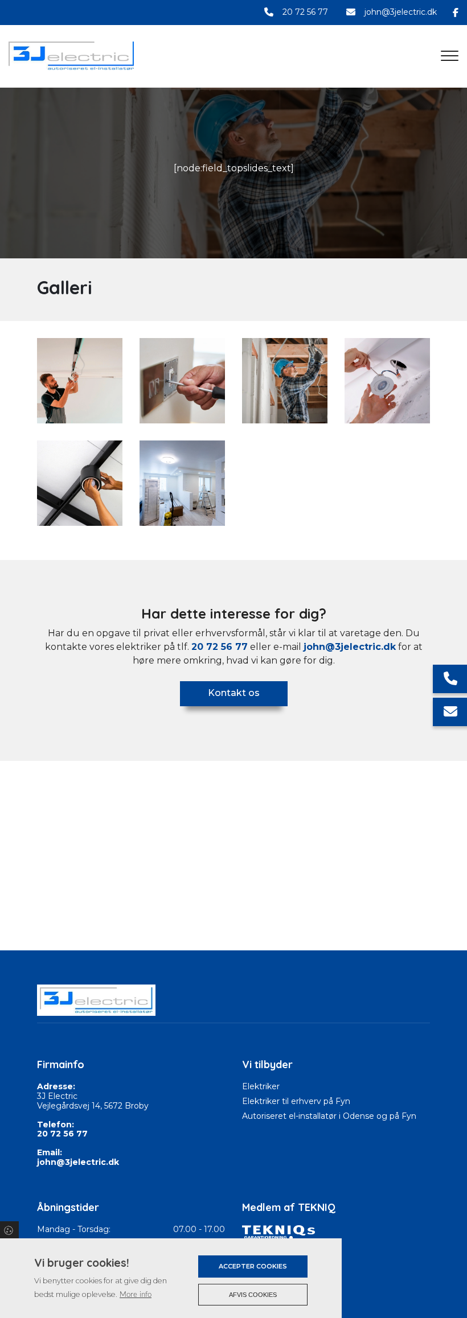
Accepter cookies (253, 1266)
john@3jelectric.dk (400, 12)
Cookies (9, 1229)
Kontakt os (234, 692)
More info (135, 1294)
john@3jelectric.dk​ (350, 646)
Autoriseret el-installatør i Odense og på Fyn (329, 1116)
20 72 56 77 (305, 12)
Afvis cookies (253, 1294)
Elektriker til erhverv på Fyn (296, 1101)
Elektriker (261, 1086)
